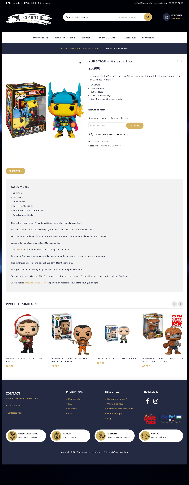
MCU (20, 249)
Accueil (64, 48)
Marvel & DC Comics (92, 48)
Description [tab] (15, 171)
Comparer (124, 134)
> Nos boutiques (14, 405)
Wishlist (30, 3)
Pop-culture (74, 48)
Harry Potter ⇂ (65, 37)
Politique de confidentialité (120, 408)
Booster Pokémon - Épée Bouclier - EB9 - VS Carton (177, 61)
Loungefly (149, 37)
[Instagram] (155, 401)
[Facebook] (147, 401)
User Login (45, 3)
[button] (80, 63)
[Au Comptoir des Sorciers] (29, 19)
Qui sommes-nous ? (117, 399)
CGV (70, 413)
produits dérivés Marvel (36, 283)
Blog (109, 418)
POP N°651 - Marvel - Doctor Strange (181, 61)
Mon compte (14, 3)
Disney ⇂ (87, 37)
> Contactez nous (14, 413)
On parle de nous (115, 404)
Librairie (130, 37)
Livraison (72, 408)
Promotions (40, 37)
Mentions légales (115, 413)
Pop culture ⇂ (108, 37)
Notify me (135, 126)
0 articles (175, 18)
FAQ (70, 404)
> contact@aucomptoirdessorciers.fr (23, 398)
